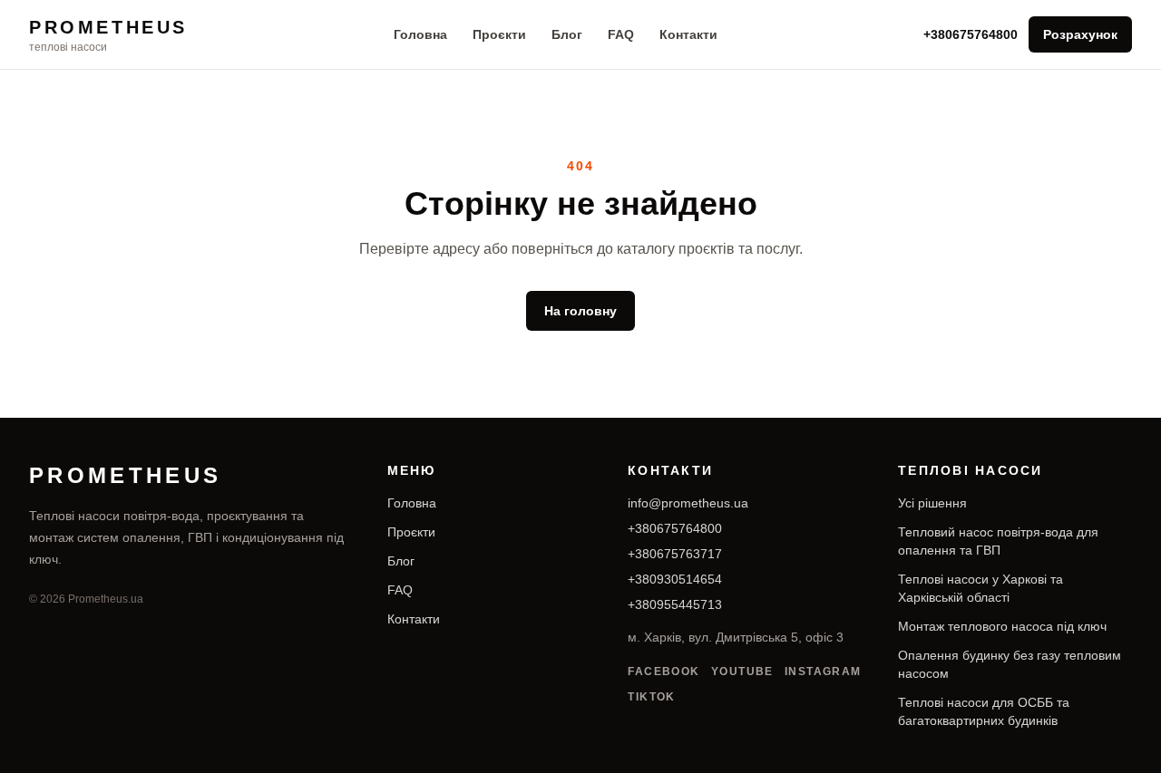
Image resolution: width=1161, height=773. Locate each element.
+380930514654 (675, 579)
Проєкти (499, 34)
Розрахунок (1080, 34)
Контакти (688, 34)
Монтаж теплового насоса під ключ (1002, 626)
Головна (420, 34)
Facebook (664, 671)
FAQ (621, 34)
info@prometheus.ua (688, 503)
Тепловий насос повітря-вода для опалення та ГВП (998, 541)
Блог (566, 34)
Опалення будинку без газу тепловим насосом (1009, 664)
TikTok (652, 697)
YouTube (742, 671)
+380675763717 (675, 553)
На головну (580, 311)
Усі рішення (932, 503)
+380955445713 (675, 604)
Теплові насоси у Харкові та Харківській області (980, 588)
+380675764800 (970, 34)
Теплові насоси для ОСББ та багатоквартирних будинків (983, 711)
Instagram (823, 671)
